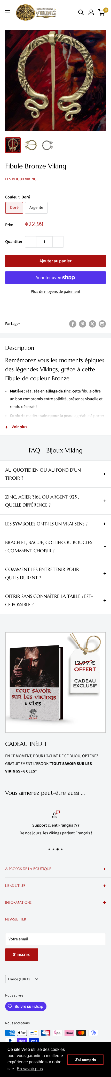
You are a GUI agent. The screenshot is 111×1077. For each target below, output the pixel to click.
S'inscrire (21, 955)
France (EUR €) (19, 979)
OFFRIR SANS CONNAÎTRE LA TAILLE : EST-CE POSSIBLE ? (49, 600)
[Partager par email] (102, 324)
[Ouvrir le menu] (7, 12)
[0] (101, 12)
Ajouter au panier (55, 261)
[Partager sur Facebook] (72, 324)
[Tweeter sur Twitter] (92, 324)
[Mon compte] (91, 12)
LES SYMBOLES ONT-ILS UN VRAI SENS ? (46, 524)
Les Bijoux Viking (20, 179)
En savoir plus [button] (30, 1069)
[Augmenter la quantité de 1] (58, 241)
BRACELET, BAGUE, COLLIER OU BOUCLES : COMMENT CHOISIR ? (48, 546)
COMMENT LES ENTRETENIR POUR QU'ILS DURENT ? (42, 573)
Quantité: (13, 241)
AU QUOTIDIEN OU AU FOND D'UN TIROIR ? (43, 474)
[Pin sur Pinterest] (82, 324)
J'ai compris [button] (85, 1060)
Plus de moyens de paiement (55, 291)
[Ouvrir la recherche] (81, 12)
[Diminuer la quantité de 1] (30, 241)
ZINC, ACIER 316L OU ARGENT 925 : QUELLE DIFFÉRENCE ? (42, 501)
